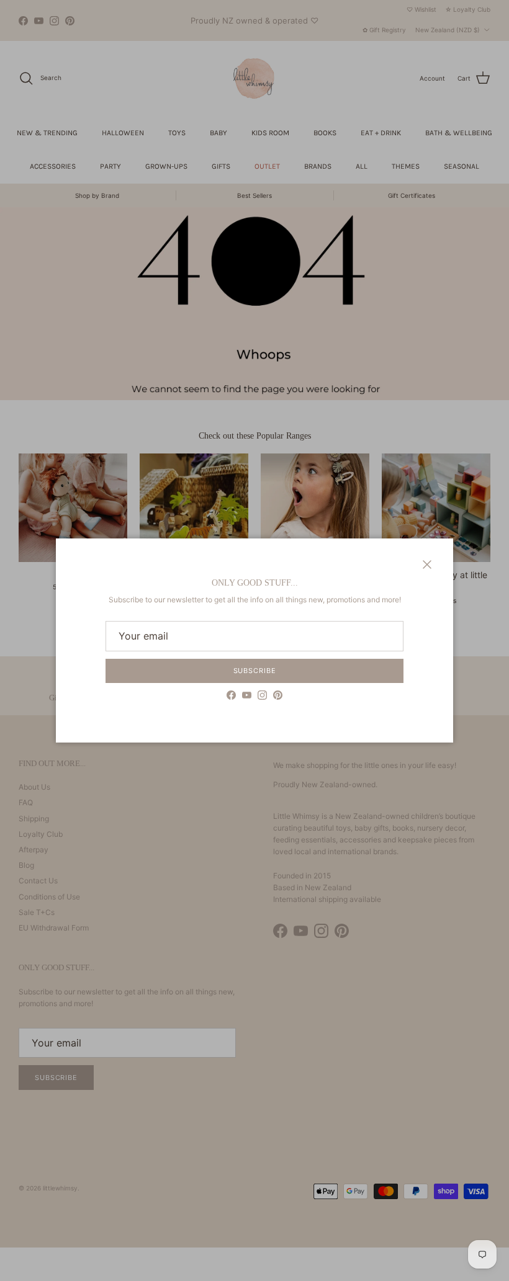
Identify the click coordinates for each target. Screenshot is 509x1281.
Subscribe (254, 670)
